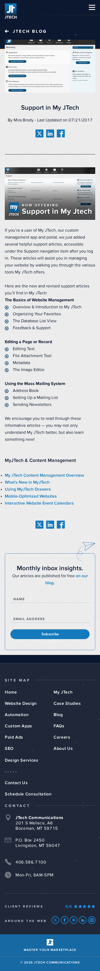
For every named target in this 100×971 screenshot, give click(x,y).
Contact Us (16, 783)
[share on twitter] (39, 133)
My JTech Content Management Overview (44, 475)
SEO (9, 748)
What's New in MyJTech (27, 482)
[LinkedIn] (83, 920)
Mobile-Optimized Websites (31, 496)
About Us (63, 748)
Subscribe (50, 634)
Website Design (21, 703)
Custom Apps (18, 726)
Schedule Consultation (28, 794)
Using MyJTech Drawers (28, 489)
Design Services (21, 760)
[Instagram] (92, 920)
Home (11, 692)
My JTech (63, 692)
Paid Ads (14, 737)
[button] (92, 7)
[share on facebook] (61, 133)
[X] (55, 920)
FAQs (59, 726)
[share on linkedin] (50, 133)
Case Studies (67, 703)
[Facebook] (65, 920)
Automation (17, 715)
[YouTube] (74, 920)
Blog (58, 715)
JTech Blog (30, 31)
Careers (62, 737)
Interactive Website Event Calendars (39, 503)
